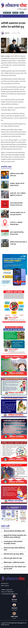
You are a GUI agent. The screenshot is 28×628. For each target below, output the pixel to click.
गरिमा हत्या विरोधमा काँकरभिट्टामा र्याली (14, 531)
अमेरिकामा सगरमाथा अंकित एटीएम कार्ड (17, 175)
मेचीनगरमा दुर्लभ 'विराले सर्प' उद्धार (13, 558)
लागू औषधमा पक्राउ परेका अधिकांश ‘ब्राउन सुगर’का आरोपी (15, 568)
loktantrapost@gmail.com (11, 594)
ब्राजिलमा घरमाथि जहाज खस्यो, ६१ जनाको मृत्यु (18, 243)
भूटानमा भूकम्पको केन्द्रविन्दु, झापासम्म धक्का (17, 233)
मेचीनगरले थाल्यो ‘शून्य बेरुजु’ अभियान (14, 554)
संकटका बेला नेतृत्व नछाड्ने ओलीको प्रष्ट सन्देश (14, 549)
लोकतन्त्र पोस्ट (7, 33)
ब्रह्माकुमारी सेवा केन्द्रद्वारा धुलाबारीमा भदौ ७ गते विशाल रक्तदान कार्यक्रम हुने (15, 536)
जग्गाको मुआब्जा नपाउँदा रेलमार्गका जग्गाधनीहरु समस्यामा (13, 542)
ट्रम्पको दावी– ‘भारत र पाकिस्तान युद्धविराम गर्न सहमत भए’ (18, 194)
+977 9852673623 (9, 592)
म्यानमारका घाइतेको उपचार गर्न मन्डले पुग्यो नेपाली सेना (17, 213)
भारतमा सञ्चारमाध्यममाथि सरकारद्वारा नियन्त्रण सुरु (16, 204)
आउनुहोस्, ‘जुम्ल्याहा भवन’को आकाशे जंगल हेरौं (17, 184)
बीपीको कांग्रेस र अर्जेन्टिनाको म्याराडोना (14, 562)
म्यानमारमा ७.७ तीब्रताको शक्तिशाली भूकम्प (16, 223)
